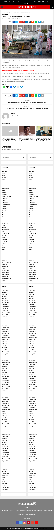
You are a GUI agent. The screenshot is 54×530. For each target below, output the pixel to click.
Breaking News (4, 14)
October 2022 (5, 384)
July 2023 (4, 366)
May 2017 (4, 481)
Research (4, 258)
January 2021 (5, 426)
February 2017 (5, 487)
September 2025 (6, 312)
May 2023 (4, 370)
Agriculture (4, 171)
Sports (3, 268)
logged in (10, 149)
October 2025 (5, 310)
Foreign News (5, 221)
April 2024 (4, 347)
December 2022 (5, 380)
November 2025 (5, 308)
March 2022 (5, 397)
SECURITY (4, 264)
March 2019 (5, 471)
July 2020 (4, 438)
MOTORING (4, 239)
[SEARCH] (23, 157)
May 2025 (4, 321)
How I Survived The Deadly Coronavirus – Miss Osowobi (21, 70)
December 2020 (5, 428)
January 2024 (5, 354)
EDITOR (4, 18)
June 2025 (4, 319)
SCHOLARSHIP (41, 1)
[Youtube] (36, 522)
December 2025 (5, 306)
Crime (3, 200)
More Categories (48, 1)
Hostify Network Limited (42, 528)
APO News (15, 1)
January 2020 (5, 450)
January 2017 (5, 489)
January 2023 (5, 378)
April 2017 (4, 483)
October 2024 (5, 335)
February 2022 (5, 399)
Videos (35, 1)
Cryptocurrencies (21, 1)
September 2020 (6, 434)
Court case (4, 198)
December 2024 (5, 331)
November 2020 (5, 430)
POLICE (3, 247)
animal (3, 173)
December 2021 (5, 403)
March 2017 (5, 485)
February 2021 (5, 423)
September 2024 (6, 337)
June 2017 (4, 479)
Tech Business (5, 274)
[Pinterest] (28, 522)
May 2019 (4, 467)
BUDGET (4, 190)
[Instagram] (24, 522)
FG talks (4, 216)
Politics (27, 1)
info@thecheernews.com (30, 514)
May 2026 (4, 296)
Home (10, 1)
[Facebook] (17, 522)
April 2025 (4, 323)
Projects (4, 254)
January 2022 (5, 401)
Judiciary (4, 231)
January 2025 (5, 329)
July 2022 (4, 391)
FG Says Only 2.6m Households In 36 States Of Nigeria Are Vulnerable (27, 108)
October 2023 (5, 360)
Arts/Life (4, 177)
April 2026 (4, 298)
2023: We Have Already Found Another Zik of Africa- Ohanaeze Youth (27, 139)
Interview (4, 227)
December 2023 (5, 356)
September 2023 (6, 362)
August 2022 (5, 388)
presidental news (6, 251)
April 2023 (4, 372)
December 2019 (5, 452)
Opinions (4, 243)
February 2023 (5, 376)
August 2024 (5, 339)
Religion (4, 256)
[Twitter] (20, 522)
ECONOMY (4, 208)
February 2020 (5, 448)
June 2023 (4, 368)
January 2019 (5, 475)
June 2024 (4, 343)
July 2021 (4, 413)
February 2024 (5, 351)
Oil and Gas (4, 241)
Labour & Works (5, 233)
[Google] (32, 522)
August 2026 (5, 290)
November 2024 (5, 333)
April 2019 (4, 469)
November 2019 (5, 454)
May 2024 (4, 345)
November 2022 (5, 382)
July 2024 (4, 341)
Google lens (5, 223)
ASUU (3, 179)
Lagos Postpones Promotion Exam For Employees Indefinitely (27, 102)
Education (4, 210)
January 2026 (5, 304)
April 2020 (4, 444)
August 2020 (5, 436)
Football (4, 219)
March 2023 (5, 374)
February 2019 (5, 473)
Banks (3, 184)
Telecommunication (6, 278)
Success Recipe (5, 272)
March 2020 (5, 446)
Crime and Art (5, 202)
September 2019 (6, 458)
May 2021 (4, 417)
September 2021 (6, 409)
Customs (4, 206)
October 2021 (5, 407)
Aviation (4, 182)
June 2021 (4, 415)
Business (31, 1)
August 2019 (5, 460)
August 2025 (5, 314)
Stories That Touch (6, 270)
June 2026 (4, 294)
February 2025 (5, 327)
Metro (3, 237)
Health (3, 225)
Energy (3, 212)
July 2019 (4, 463)
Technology (5, 276)
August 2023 (5, 364)
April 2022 (4, 395)
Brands (3, 186)
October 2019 (5, 456)
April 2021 (4, 419)
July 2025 (4, 317)
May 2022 (4, 393)
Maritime (4, 235)
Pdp (3, 245)
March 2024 (5, 349)
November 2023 (5, 358)
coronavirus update (6, 196)
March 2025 (5, 325)
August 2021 (5, 411)
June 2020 (4, 440)
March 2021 (5, 421)
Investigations (5, 229)
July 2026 (4, 292)
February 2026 (5, 302)
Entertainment (5, 214)
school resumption (6, 262)
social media (5, 266)
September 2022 (6, 386)
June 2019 (4, 465)
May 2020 (4, 442)
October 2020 (5, 432)
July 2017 (4, 477)
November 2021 (5, 405)
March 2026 (5, 300)
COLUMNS (4, 194)
